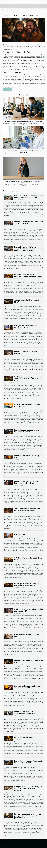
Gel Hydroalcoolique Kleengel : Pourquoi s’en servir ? (25, 326)
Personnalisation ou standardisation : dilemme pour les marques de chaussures (23, 182)
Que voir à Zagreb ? (21, 534)
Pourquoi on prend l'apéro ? (24, 737)
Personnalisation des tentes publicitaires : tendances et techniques (28, 275)
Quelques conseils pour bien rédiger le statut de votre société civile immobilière (28, 788)
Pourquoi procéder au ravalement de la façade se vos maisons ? (28, 762)
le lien (43, 57)
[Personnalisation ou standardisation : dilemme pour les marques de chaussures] (23, 168)
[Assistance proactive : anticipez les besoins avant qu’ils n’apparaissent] (23, 108)
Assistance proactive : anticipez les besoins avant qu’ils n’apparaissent (23, 121)
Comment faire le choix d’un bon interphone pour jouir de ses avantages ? (26, 483)
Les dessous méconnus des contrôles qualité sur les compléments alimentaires (23, 151)
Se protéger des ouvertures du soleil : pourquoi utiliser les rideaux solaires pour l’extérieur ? (27, 816)
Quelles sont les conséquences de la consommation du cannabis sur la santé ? (27, 379)
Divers (8, 10)
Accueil (3, 10)
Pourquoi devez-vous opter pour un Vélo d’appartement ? (27, 431)
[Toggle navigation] (3, 6)
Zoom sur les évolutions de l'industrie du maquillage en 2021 (27, 687)
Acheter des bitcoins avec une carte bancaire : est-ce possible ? (27, 509)
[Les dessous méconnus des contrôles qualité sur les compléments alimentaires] (23, 137)
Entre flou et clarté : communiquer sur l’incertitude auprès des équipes (27, 197)
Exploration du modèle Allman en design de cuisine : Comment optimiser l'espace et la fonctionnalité (28, 249)
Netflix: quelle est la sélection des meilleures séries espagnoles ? (26, 584)
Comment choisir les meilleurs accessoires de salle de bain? (25, 712)
